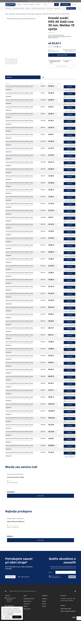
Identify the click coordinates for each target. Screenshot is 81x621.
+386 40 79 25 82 (25, 577)
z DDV (60, 46)
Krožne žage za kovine (29, 598)
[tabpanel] (40, 270)
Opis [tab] (43, 77)
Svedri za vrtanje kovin (21, 14)
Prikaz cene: (50, 46)
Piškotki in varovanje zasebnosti (68, 611)
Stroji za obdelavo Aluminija (18, 8)
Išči (56, 4)
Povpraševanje (65, 4)
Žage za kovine (9, 8)
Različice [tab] (9, 77)
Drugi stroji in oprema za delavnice (38, 8)
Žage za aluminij (27, 601)
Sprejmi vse (16, 617)
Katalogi (19, 4)
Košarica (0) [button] (72, 8)
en (75, 4)
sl (72, 4)
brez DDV (54, 46)
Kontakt (38, 4)
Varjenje (25, 606)
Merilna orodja (50, 8)
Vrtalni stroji (28, 8)
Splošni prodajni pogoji (65, 608)
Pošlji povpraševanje (62, 66)
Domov (6, 14)
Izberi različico (61, 55)
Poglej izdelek (40, 495)
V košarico (69, 86)
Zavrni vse (7, 617)
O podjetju (31, 4)
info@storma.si (10, 605)
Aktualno (25, 4)
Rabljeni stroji (56, 8)
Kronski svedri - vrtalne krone (34, 14)
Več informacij (10, 613)
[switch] (57, 46)
